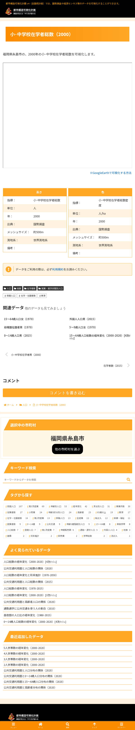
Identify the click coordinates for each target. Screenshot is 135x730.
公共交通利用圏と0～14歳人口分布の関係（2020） (34, 676)
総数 (19, 288)
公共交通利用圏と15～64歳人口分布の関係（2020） (34, 681)
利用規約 (57, 269)
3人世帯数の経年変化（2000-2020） (25, 659)
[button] (128, 480)
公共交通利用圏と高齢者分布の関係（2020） (30, 687)
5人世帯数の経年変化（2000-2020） (25, 648)
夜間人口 (11, 295)
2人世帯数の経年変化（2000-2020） (25, 665)
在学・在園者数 (28, 295)
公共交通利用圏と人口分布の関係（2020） (29, 670)
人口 (9, 288)
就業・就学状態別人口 (52, 288)
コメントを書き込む (68, 393)
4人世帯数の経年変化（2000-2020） (25, 653)
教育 (43, 295)
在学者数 (31, 288)
